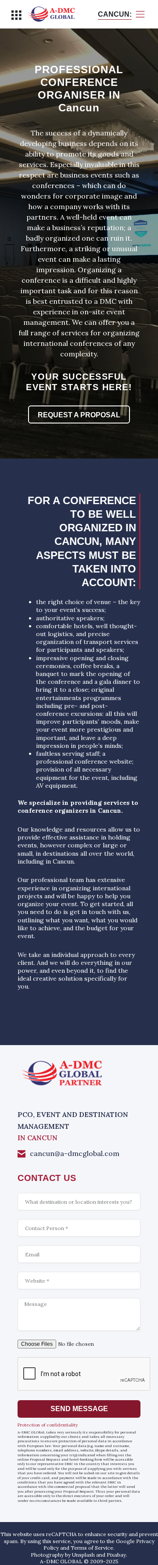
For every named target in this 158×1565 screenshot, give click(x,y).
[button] (16, 14)
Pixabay (116, 1554)
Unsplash (83, 1554)
